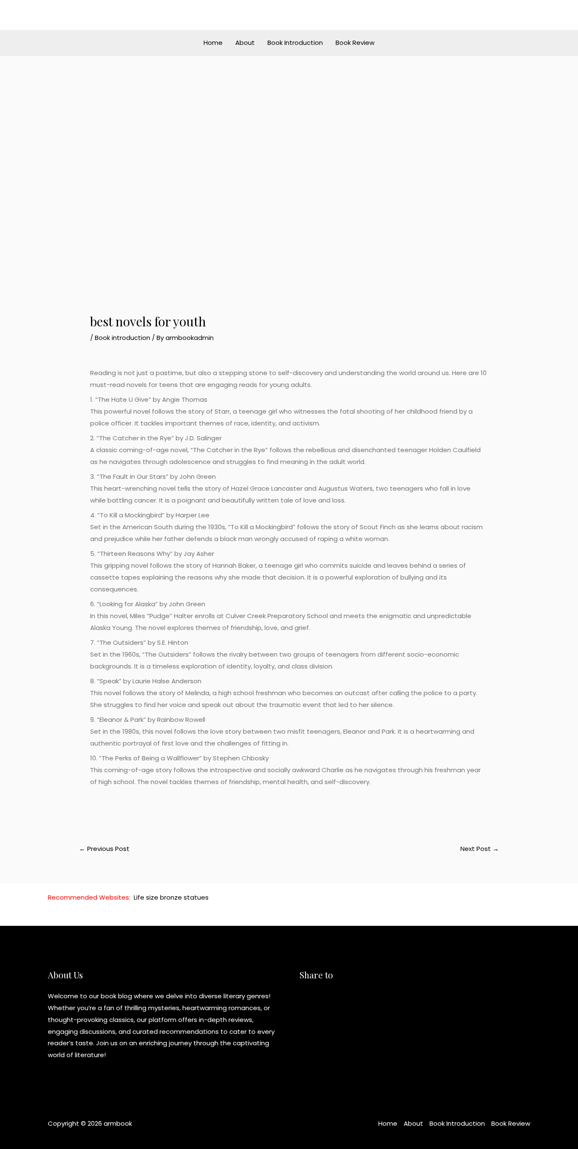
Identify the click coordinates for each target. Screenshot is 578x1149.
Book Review (355, 42)
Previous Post (104, 848)
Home (213, 42)
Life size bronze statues (171, 897)
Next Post (479, 848)
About (245, 42)
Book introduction (122, 337)
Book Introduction (295, 42)
